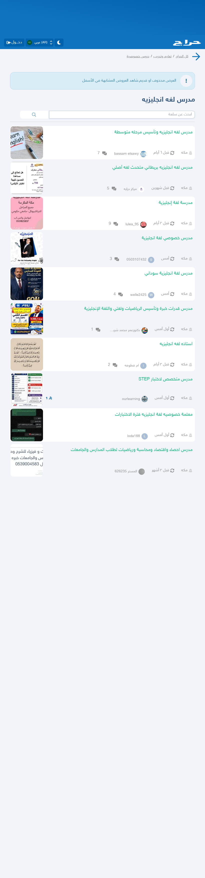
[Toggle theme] (59, 42)
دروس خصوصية (138, 56)
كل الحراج (182, 56)
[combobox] (122, 115)
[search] (34, 115)
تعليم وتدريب (163, 56)
